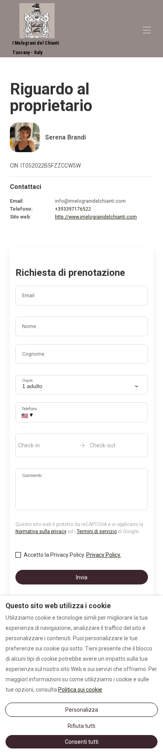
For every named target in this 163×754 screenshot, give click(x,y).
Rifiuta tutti (81, 726)
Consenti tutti (82, 742)
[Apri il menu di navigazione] (147, 30)
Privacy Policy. (103, 555)
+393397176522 (73, 209)
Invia (81, 577)
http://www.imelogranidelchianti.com (96, 217)
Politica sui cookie (80, 689)
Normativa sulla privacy (40, 531)
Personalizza (81, 710)
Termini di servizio (97, 531)
